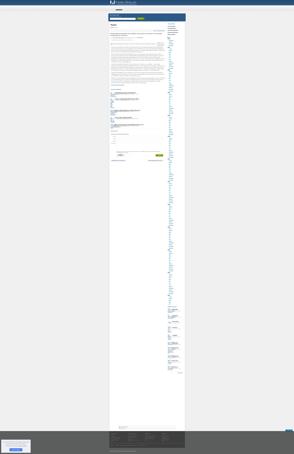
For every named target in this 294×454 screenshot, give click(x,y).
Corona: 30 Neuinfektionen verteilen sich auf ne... (128, 110)
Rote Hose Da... (175, 347)
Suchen (141, 18)
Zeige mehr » (180, 372)
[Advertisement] (175, 400)
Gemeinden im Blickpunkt (150, 435)
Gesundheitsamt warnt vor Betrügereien (125, 92)
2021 (169, 272)
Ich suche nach (115, 15)
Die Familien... (175, 309)
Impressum (122, 445)
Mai (169, 56)
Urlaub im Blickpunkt (149, 437)
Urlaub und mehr (165, 440)
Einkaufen (113, 435)
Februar (170, 50)
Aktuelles (147, 433)
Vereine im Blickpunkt (149, 438)
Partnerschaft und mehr (173, 32)
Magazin (164, 433)
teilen (155, 30)
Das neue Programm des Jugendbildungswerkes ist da (129, 124)
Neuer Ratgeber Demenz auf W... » (155, 160)
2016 (169, 159)
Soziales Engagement (132, 440)
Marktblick (114, 433)
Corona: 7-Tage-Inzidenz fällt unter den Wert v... (127, 98)
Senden (159, 155)
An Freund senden (160, 30)
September (171, 40)
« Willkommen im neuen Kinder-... (118, 160)
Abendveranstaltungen (133, 435)
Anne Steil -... (175, 327)
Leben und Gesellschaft (173, 30)
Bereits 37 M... (175, 360)
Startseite (112, 27)
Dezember (171, 45)
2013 (169, 92)
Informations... (175, 315)
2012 (169, 70)
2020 (169, 250)
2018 (169, 204)
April (170, 54)
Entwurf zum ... (175, 342)
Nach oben (289, 430)
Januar (170, 49)
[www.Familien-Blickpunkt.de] (125, 5)
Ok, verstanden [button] (16, 449)
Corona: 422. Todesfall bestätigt (123, 117)
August (170, 61)
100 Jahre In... (175, 367)
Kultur (129, 438)
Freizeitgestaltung (171, 28)
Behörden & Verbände (116, 437)
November (171, 43)
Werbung (117, 445)
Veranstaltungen (132, 433)
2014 (169, 115)
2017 (169, 181)
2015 (169, 136)
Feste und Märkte (131, 437)
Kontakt (142, 445)
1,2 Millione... (175, 335)
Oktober (170, 42)
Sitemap (138, 445)
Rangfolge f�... (175, 356)
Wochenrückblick (171, 34)
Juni (170, 57)
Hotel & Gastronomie (115, 438)
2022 (169, 295)
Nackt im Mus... (175, 321)
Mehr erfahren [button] (23, 446)
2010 (169, 38)
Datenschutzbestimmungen (131, 445)
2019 (169, 227)
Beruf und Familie (171, 26)
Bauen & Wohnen (115, 440)
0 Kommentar (140, 37)
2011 (169, 47)
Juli (169, 59)
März (170, 52)
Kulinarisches (164, 437)
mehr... (112, 441)
